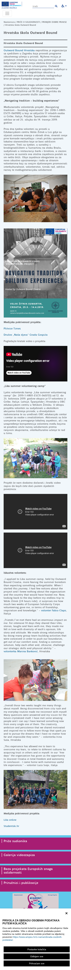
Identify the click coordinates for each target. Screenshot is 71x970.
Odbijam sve (36, 956)
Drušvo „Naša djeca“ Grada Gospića (26, 334)
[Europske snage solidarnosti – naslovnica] (12, 5)
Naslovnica (9, 22)
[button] (56, 6)
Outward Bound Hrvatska (19, 50)
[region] (35, 939)
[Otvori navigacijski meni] (7, 13)
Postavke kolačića (36, 949)
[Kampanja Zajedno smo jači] (35, 903)
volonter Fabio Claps (53, 610)
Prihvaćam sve (36, 963)
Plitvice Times (12, 328)
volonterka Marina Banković (21, 651)
